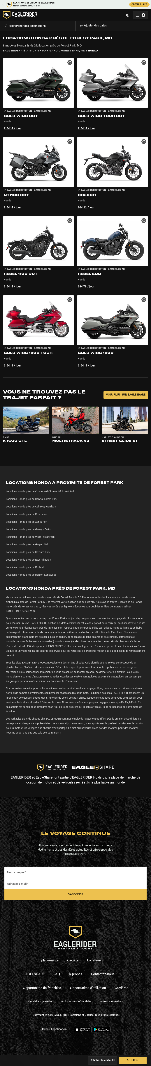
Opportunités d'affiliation (88, 988)
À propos (75, 974)
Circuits (72, 960)
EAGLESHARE (34, 974)
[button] (38, 94)
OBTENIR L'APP (139, 4)
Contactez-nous (102, 974)
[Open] (75, 25)
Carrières (121, 988)
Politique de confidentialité (76, 1002)
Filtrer (134, 1060)
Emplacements (47, 960)
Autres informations (111, 1002)
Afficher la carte (101, 1060)
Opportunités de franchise (42, 988)
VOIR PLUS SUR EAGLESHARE (125, 395)
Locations (94, 960)
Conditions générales (40, 1002)
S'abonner (75, 894)
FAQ (57, 974)
